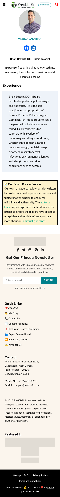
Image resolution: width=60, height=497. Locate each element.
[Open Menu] (4, 5)
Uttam (50, 487)
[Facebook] (17, 250)
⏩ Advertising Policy (16, 339)
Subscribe (44, 5)
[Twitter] (23, 250)
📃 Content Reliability (16, 324)
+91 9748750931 (27, 381)
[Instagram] (30, 250)
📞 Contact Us (12, 318)
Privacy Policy (40, 475)
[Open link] (26, 48)
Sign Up (49, 280)
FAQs (27, 475)
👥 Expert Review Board (18, 334)
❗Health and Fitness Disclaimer (22, 329)
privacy (23, 288)
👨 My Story (11, 313)
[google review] (30, 451)
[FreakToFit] (22, 5)
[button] (56, 5)
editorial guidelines (34, 221)
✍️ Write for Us (13, 345)
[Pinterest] (36, 250)
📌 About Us (11, 308)
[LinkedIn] (42, 250)
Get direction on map (16, 374)
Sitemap (16, 475)
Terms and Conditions (30, 481)
